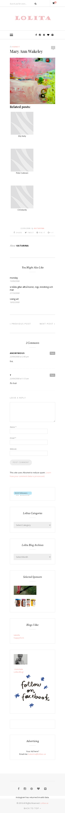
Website (13, 449)
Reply (52, 353)
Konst (16, 47)
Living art (14, 299)
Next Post (47, 323)
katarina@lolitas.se (37, 754)
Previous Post (21, 323)
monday (14, 277)
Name (13, 427)
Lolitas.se (44, 803)
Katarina (39, 228)
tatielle (17, 635)
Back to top (32, 808)
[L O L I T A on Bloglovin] (23, 495)
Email (13, 438)
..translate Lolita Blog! (18, 670)
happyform (19, 637)
